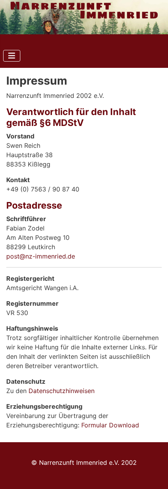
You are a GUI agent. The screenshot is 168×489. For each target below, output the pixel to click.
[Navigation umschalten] (11, 56)
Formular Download (110, 425)
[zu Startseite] (84, 17)
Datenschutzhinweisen (62, 391)
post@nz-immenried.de (40, 256)
